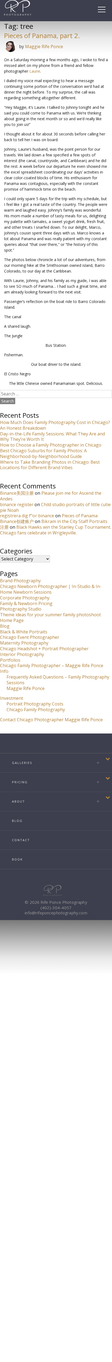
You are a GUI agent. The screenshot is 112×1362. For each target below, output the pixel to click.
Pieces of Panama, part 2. (42, 35)
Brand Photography (20, 581)
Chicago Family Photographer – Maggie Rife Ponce (51, 665)
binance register (16, 504)
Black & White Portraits (23, 632)
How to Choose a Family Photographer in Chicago (50, 445)
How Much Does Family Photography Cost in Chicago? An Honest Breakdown (55, 425)
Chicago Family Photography (36, 710)
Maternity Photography (24, 643)
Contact (21, 840)
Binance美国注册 (17, 493)
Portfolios (10, 660)
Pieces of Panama (80, 516)
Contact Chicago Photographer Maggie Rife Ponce (51, 720)
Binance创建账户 (17, 521)
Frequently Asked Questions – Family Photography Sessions (58, 680)
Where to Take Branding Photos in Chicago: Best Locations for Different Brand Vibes (50, 465)
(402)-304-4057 (56, 907)
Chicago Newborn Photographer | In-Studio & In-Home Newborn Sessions (50, 589)
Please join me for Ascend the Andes (50, 496)
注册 (4, 527)
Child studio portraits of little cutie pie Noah (55, 507)
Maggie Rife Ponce (44, 46)
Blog (5, 626)
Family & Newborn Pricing (26, 603)
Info (4, 671)
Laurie (34, 71)
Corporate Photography (24, 598)
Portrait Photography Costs (35, 704)
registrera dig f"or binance (27, 516)
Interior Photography (22, 654)
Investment (11, 698)
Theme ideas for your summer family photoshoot (50, 615)
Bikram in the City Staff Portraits (74, 521)
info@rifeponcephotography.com (56, 912)
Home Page (12, 620)
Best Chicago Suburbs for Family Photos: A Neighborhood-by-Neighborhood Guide (43, 453)
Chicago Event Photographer (29, 637)
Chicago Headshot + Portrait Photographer (44, 649)
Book (17, 859)
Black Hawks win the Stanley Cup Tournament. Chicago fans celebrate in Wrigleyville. (55, 530)
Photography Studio (20, 609)
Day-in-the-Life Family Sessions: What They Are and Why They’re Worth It (52, 436)
